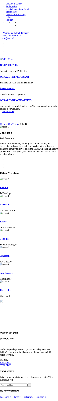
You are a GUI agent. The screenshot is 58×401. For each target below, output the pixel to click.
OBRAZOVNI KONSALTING (16, 100)
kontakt (9, 20)
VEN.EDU (5, 365)
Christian (5, 204)
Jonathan (5, 256)
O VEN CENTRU (9, 65)
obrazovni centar (14, 3)
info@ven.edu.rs (9, 38)
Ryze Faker (6, 290)
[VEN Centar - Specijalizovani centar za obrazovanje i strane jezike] (7, 59)
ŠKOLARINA (7, 88)
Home (3, 124)
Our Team (13, 124)
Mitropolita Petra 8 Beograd (16, 33)
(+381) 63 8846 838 (11, 35)
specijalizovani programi (17, 9)
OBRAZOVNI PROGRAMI (14, 77)
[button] (7, 111)
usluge (9, 17)
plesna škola (11, 11)
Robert (3, 221)
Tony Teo (5, 239)
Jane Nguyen (6, 273)
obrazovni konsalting (16, 14)
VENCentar (5, 362)
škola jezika (11, 6)
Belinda (4, 187)
